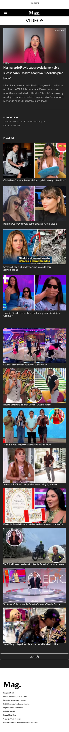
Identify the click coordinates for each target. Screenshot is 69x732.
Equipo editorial (8, 693)
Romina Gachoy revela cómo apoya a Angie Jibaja (30, 223)
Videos (34, 20)
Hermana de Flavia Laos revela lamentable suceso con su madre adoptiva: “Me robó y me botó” (33, 73)
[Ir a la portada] (12, 685)
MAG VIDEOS (10, 117)
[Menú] (6, 13)
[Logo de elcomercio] (34, 13)
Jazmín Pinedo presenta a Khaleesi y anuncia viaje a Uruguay (31, 314)
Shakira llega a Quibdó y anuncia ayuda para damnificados (27, 268)
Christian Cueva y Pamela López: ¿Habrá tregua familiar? (34, 180)
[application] (34, 45)
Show (6, 63)
